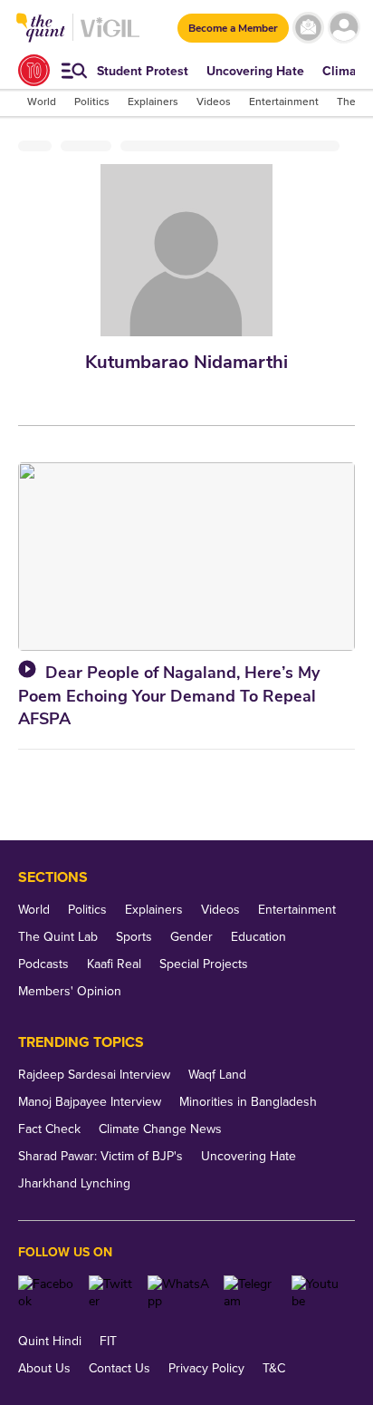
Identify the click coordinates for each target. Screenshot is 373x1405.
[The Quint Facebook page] (46, 1292)
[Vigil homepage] (110, 36)
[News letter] (308, 28)
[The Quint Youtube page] (316, 1292)
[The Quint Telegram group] (251, 1292)
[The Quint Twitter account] (111, 1292)
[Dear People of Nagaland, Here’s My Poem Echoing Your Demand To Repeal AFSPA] (186, 556)
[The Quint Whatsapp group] (179, 1292)
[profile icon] (343, 28)
